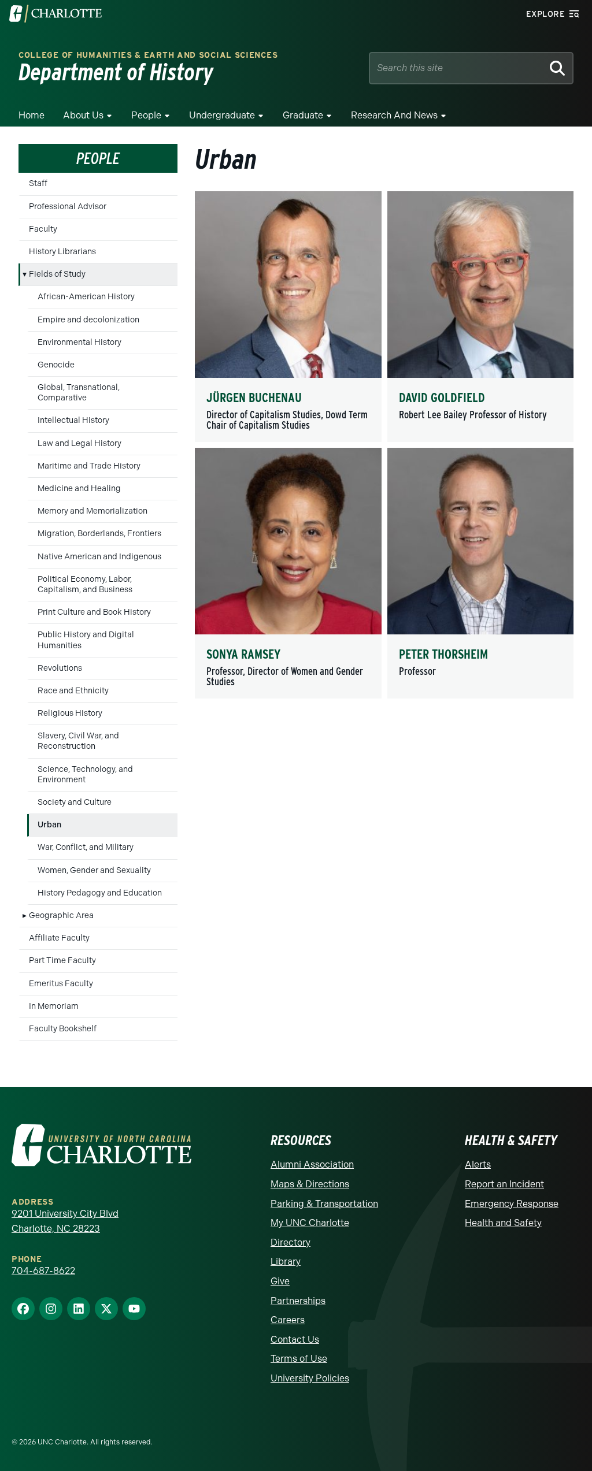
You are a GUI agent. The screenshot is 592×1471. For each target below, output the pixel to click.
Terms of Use (299, 1358)
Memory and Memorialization (92, 511)
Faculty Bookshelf (63, 1029)
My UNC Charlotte (310, 1222)
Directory (290, 1242)
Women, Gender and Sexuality (94, 870)
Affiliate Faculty (59, 938)
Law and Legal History (79, 443)
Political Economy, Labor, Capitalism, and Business (85, 584)
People (146, 115)
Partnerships (298, 1300)
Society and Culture (75, 802)
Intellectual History (73, 420)
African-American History (86, 297)
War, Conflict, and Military (86, 847)
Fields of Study (57, 274)
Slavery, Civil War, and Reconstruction (78, 741)
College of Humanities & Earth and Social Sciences (148, 55)
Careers (288, 1319)
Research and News (394, 115)
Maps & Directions (310, 1184)
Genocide (56, 365)
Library (286, 1261)
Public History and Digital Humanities (86, 640)
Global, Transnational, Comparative (79, 392)
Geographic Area (61, 915)
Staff (38, 183)
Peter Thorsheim (443, 654)
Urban (49, 825)
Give (280, 1281)
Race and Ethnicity (73, 691)
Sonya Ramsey (243, 654)
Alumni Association (312, 1164)
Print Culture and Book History (94, 612)
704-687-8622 (43, 1270)
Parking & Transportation (324, 1203)
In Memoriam (54, 1006)
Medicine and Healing (79, 488)
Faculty (43, 229)
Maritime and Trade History (89, 466)
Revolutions (60, 668)
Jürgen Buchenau (254, 397)
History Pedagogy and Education (100, 893)
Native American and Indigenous (99, 557)
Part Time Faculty (62, 960)
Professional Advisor (67, 206)
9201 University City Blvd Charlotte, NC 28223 (65, 1221)
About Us (83, 115)
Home (31, 115)
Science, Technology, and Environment (85, 774)
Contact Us (295, 1339)
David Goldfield (442, 397)
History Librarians (62, 252)
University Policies (310, 1378)
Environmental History (79, 342)
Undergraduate (222, 115)
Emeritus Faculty (61, 984)
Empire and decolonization (88, 320)
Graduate (303, 115)
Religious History (70, 713)
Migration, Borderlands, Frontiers (99, 533)
